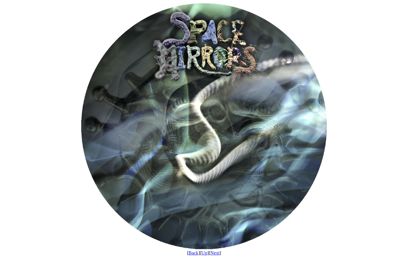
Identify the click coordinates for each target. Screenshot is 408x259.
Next (215, 252)
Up (204, 252)
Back (193, 252)
